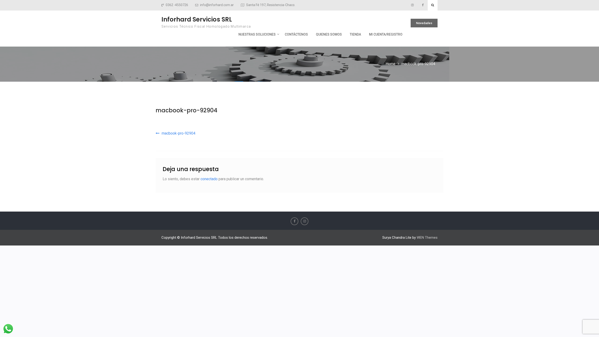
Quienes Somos (329, 34)
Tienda (355, 34)
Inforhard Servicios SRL (196, 19)
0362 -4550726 (177, 5)
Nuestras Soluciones (257, 34)
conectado (209, 179)
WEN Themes (427, 237)
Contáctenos (296, 34)
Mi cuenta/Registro (385, 34)
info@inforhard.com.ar (217, 5)
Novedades (424, 23)
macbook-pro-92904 (186, 110)
